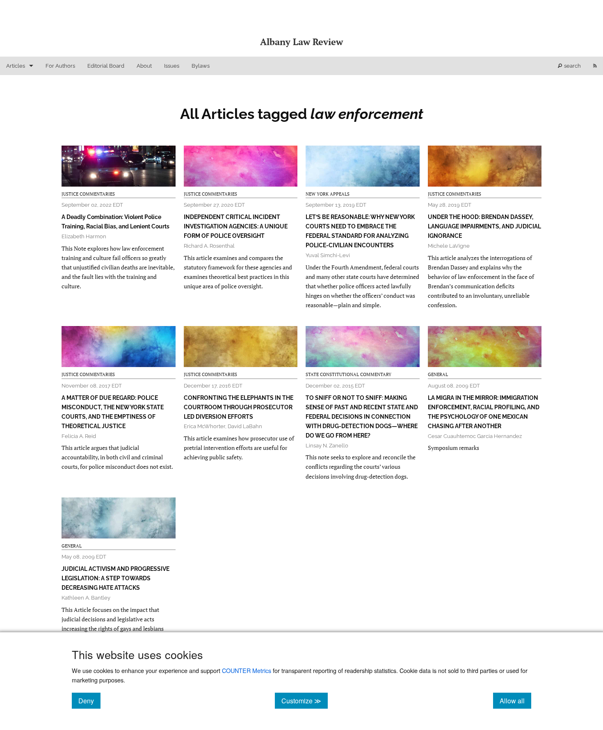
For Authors (60, 66)
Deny (89, 700)
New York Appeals (327, 194)
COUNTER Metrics (246, 670)
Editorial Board (105, 66)
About (144, 66)
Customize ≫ (304, 700)
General (438, 374)
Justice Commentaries (88, 194)
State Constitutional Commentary (348, 374)
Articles (15, 66)
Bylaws (201, 66)
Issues (171, 66)
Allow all (515, 700)
